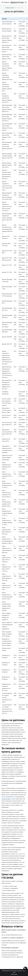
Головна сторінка (9, 7)
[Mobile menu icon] (2, 2)
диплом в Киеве (6, 799)
